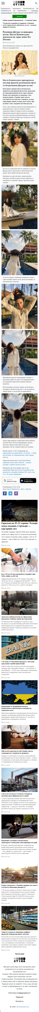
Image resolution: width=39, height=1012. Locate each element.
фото (23, 489)
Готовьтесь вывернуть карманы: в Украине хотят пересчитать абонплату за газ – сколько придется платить (19, 25)
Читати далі (19, 954)
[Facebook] (5, 493)
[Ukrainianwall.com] (18, 3)
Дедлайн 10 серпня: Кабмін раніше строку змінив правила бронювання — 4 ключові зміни (20, 19)
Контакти (19, 1001)
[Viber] (16, 493)
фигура (28, 489)
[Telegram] (10, 493)
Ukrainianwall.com (22, 1007)
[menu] (3, 3)
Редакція (19, 997)
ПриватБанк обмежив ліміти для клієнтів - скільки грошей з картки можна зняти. (17, 462)
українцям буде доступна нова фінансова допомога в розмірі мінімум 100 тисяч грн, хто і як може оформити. (19, 472)
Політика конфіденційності (19, 993)
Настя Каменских (13, 489)
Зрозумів (20, 16)
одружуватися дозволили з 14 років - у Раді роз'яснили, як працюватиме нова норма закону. (19, 455)
